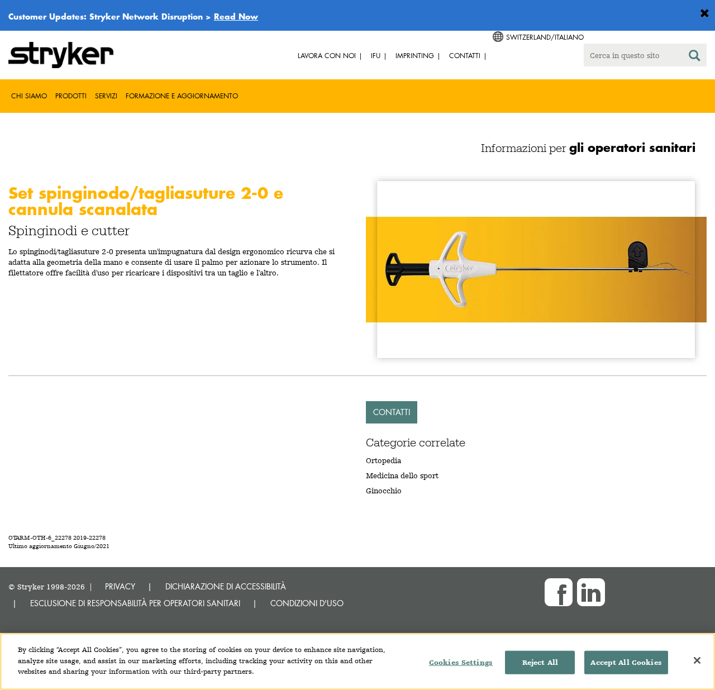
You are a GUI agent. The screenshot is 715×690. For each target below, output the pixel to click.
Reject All (540, 662)
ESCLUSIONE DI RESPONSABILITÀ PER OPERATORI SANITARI (135, 603)
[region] (357, 661)
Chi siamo (29, 96)
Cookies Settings (461, 662)
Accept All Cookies (625, 662)
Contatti (391, 412)
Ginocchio (384, 490)
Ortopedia (383, 460)
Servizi (106, 96)
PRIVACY (120, 586)
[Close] (697, 660)
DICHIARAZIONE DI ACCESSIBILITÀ (225, 586)
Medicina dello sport (402, 475)
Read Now (236, 16)
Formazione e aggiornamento (182, 96)
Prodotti (71, 96)
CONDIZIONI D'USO (307, 603)
